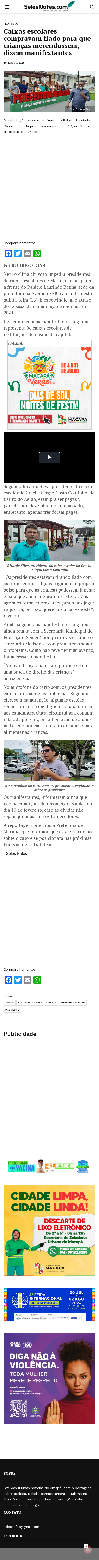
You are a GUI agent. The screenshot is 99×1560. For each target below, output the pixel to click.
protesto (12, 1009)
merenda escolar (73, 1002)
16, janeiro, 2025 (14, 62)
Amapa (9, 1002)
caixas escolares (30, 1002)
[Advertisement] (49, 187)
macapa (51, 1002)
